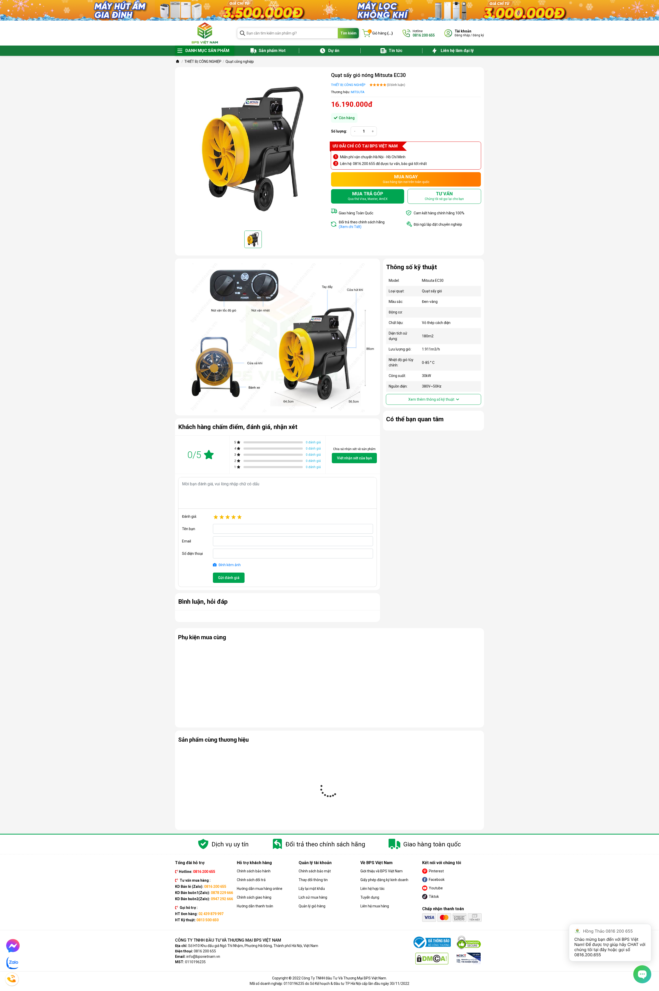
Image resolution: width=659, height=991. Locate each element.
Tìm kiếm (348, 33)
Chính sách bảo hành (254, 871)
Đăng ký (478, 35)
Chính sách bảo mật (315, 871)
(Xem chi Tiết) (350, 227)
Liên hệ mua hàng (374, 906)
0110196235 (195, 962)
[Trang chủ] (177, 61)
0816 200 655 (205, 951)
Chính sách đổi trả (251, 880)
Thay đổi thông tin (313, 880)
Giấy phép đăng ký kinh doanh (384, 880)
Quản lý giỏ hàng (312, 906)
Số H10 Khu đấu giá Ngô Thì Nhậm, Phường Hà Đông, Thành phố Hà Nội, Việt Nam (253, 946)
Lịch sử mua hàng (313, 897)
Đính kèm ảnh (229, 565)
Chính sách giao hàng (254, 897)
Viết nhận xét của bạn (354, 458)
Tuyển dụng (369, 897)
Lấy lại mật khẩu (312, 889)
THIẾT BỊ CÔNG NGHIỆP (348, 85)
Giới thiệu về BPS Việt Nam (381, 871)
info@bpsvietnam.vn (203, 956)
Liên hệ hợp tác (372, 889)
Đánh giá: (189, 516)
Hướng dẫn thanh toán (255, 906)
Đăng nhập (462, 35)
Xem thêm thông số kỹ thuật (431, 399)
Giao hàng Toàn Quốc (356, 213)
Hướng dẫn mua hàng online (259, 889)
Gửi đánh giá (228, 578)
